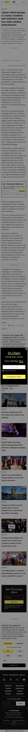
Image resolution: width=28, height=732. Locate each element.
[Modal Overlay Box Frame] (14, 366)
